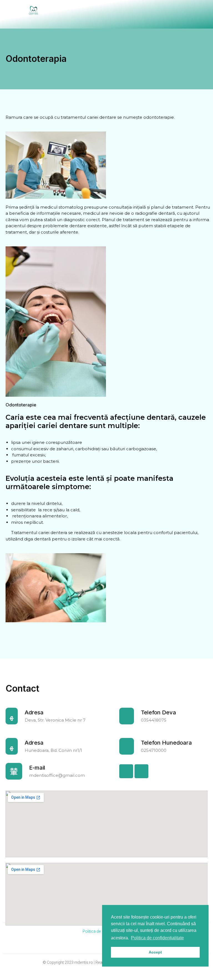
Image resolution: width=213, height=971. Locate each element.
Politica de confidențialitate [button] (157, 937)
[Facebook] (126, 771)
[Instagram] (141, 771)
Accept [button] (155, 952)
